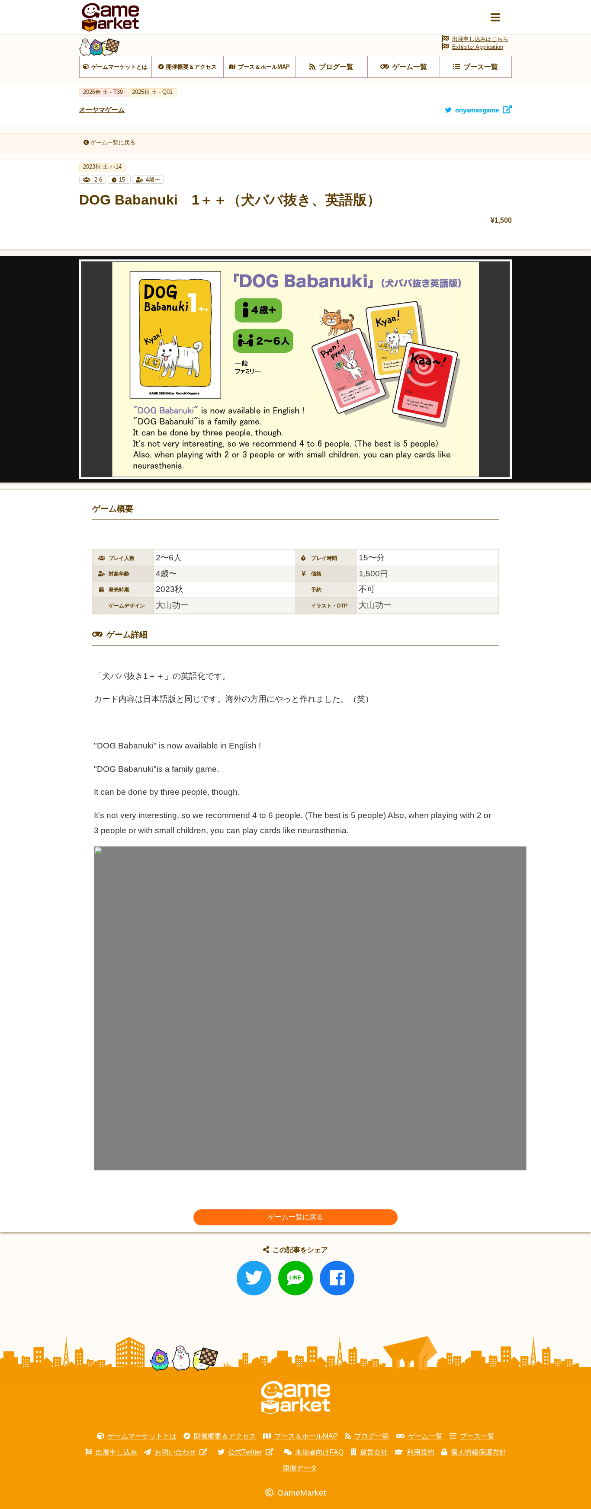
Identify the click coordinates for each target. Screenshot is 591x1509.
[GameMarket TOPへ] (295, 1398)
